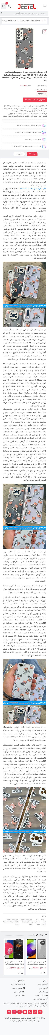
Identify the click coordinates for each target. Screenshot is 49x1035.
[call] (9, 1012)
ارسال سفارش (18, 992)
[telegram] (40, 1012)
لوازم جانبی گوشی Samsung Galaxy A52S (26, 922)
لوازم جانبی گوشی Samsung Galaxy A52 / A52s (11, 922)
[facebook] (24, 1012)
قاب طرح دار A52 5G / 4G (33, 188)
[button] (44, 957)
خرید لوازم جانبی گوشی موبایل (30, 21)
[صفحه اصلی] (45, 21)
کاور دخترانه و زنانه (37, 922)
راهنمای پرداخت (17, 988)
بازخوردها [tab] (19, 154)
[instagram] (35, 1012)
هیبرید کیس (40, 86)
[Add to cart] (44, 973)
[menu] (45, 6)
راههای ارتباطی (41, 984)
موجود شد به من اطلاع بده (34, 100)
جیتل (45, 980)
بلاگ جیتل (42, 992)
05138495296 (38, 999)
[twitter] (19, 1012)
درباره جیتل (42, 988)
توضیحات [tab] (32, 154)
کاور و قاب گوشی (43, 922)
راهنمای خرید (19, 980)
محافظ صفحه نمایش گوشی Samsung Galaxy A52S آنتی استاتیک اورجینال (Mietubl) (14, 963)
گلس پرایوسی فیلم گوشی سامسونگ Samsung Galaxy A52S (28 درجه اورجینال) (36, 963)
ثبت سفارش (19, 995)
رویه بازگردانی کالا (17, 984)
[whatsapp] (29, 1012)
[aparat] (14, 1012)
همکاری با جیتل (40, 995)
